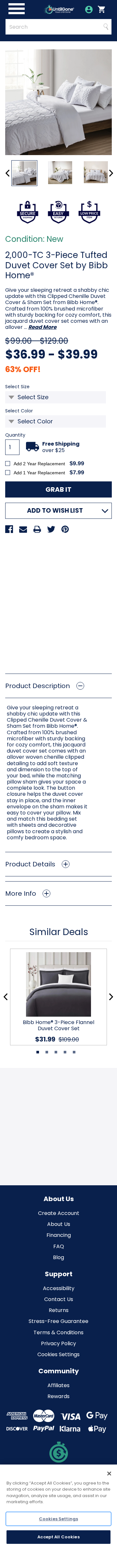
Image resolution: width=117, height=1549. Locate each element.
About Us (58, 1224)
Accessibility (58, 1288)
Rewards (58, 1396)
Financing (58, 1235)
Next (111, 173)
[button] (58, 686)
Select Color (29, 411)
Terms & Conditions (58, 1332)
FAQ (58, 1246)
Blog (58, 1257)
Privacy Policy (58, 1343)
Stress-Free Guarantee (58, 1321)
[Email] (23, 529)
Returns (59, 1310)
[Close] (109, 1473)
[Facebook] (9, 529)
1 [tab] (37, 1052)
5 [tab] (74, 1052)
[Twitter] (51, 529)
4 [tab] (65, 1052)
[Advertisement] (58, 601)
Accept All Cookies (58, 1537)
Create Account (58, 1213)
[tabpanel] (56, 997)
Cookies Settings (58, 1354)
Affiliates (58, 1385)
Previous (7, 173)
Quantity (15, 435)
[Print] (37, 529)
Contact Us (58, 1299)
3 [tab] (56, 1052)
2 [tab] (47, 1052)
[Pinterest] (65, 529)
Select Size (28, 387)
